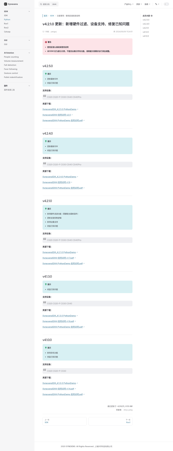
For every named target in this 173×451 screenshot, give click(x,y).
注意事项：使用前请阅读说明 (68, 16)
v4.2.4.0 (146, 24)
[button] (17, 11)
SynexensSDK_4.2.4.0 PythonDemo (59, 176)
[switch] (166, 4)
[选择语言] (157, 4)
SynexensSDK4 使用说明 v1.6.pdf (58, 321)
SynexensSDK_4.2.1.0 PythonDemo (59, 252)
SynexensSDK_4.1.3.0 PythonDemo (59, 315)
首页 (45, 16)
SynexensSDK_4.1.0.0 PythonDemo (59, 383)
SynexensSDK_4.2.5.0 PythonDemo (59, 109)
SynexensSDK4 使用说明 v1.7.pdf (58, 258)
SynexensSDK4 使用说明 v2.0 (57, 115)
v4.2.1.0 (146, 28)
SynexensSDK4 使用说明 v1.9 (56, 182)
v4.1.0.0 (146, 36)
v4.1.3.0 (146, 32)
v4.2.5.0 (146, 20)
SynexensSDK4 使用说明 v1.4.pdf (58, 388)
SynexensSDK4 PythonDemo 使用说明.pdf (63, 120)
